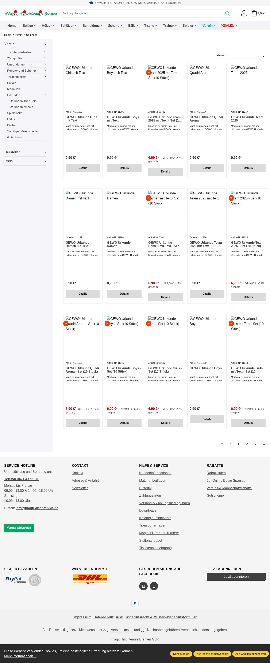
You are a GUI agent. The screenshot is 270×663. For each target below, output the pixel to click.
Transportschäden (152, 525)
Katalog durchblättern (155, 518)
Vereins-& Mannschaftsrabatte (229, 488)
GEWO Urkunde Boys (206, 368)
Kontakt (77, 473)
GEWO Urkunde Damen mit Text (77, 244)
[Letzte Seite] (263, 444)
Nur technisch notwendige (212, 653)
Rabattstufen (216, 473)
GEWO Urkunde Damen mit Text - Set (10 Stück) (163, 244)
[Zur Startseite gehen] (30, 13)
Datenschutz (103, 617)
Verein (9, 44)
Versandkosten (122, 630)
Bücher (12, 125)
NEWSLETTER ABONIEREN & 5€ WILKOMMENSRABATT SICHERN (137, 2)
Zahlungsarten (150, 495)
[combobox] (142, 13)
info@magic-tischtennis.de (37, 508)
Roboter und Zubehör (21, 70)
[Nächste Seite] (255, 444)
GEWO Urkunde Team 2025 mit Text (206, 244)
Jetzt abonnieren (236, 576)
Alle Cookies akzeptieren (250, 653)
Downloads (147, 510)
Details (82, 168)
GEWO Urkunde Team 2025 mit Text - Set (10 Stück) (164, 118)
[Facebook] (143, 586)
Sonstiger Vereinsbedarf (23, 131)
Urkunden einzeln (21, 106)
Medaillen (13, 89)
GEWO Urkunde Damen (119, 244)
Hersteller (12, 152)
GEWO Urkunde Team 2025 (247, 118)
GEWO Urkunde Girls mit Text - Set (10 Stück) (247, 369)
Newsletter (80, 488)
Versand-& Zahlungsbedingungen (164, 503)
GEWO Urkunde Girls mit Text (81, 118)
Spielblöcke (14, 113)
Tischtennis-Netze (19, 52)
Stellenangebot (150, 540)
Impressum (82, 617)
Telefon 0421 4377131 (21, 479)
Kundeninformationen (155, 473)
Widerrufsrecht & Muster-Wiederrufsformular (161, 617)
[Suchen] (227, 13)
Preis (8, 161)
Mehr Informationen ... (20, 656)
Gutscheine (14, 137)
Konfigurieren (181, 653)
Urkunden (13, 95)
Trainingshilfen (17, 76)
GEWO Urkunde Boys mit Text (123, 118)
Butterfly (145, 488)
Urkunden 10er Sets (23, 101)
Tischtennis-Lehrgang (155, 548)
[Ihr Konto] (244, 13)
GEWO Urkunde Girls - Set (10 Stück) (165, 369)
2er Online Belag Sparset (225, 480)
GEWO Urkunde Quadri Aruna (207, 118)
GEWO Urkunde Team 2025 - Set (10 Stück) (247, 244)
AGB (119, 617)
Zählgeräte (14, 58)
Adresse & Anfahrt (85, 480)
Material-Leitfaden (152, 480)
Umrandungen (16, 64)
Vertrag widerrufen (19, 527)
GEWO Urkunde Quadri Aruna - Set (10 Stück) (83, 369)
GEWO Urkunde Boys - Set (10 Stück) (124, 369)
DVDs (11, 119)
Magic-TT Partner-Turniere (159, 533)
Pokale (11, 82)
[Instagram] (154, 586)
